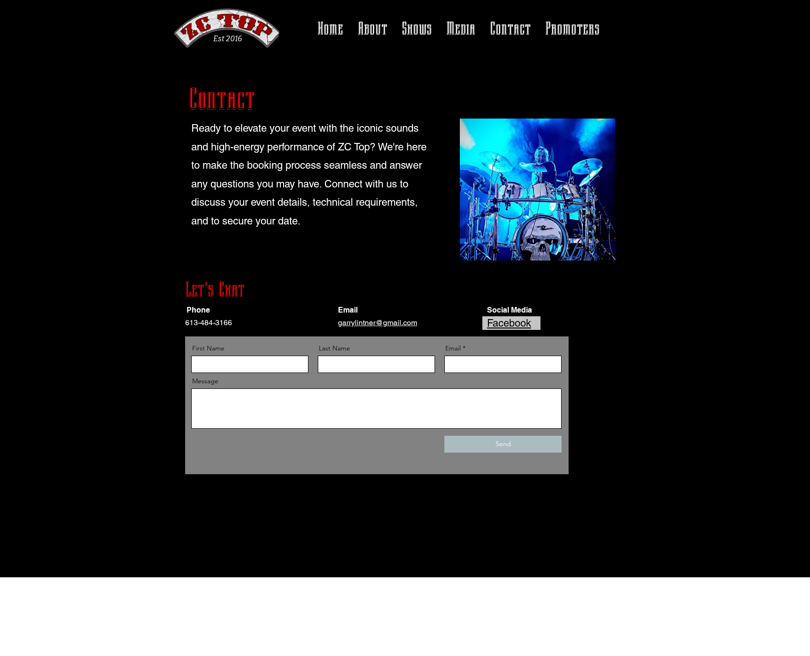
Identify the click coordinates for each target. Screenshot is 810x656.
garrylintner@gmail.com (377, 322)
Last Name (334, 348)
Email (453, 348)
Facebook (509, 323)
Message (205, 381)
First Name (208, 348)
